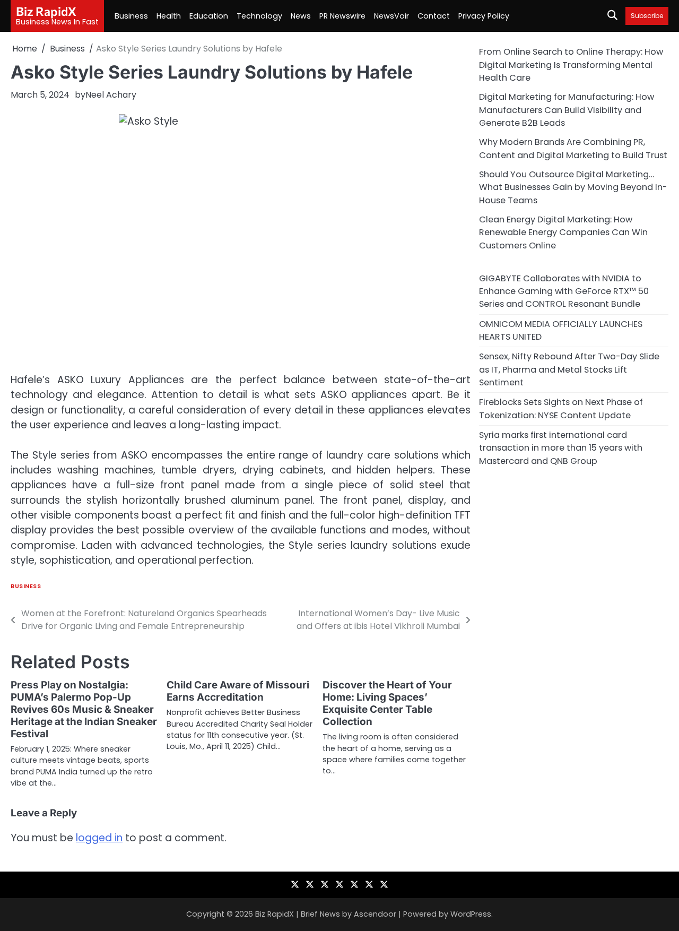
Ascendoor (375, 914)
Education (208, 16)
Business (131, 16)
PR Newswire (342, 16)
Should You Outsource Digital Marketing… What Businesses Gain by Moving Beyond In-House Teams (573, 187)
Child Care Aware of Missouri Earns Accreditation (238, 691)
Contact (433, 16)
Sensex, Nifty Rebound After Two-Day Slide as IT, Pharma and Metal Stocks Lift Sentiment (569, 369)
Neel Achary (110, 95)
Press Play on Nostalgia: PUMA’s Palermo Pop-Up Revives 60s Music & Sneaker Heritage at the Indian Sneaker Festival (84, 709)
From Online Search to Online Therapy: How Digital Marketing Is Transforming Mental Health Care (571, 65)
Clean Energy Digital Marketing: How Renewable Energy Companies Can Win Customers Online (563, 232)
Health (168, 16)
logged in (99, 838)
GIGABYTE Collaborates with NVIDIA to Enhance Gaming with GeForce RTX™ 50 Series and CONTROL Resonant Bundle (564, 291)
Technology (259, 16)
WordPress (470, 914)
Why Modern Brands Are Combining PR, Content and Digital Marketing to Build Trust (573, 148)
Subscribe (647, 15)
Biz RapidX (46, 11)
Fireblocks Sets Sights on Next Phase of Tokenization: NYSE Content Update (561, 408)
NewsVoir (391, 16)
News (301, 16)
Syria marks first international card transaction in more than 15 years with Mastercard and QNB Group (560, 447)
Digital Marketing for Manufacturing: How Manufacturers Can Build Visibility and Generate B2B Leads (566, 110)
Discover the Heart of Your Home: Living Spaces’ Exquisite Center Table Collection (387, 703)
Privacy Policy (483, 16)
